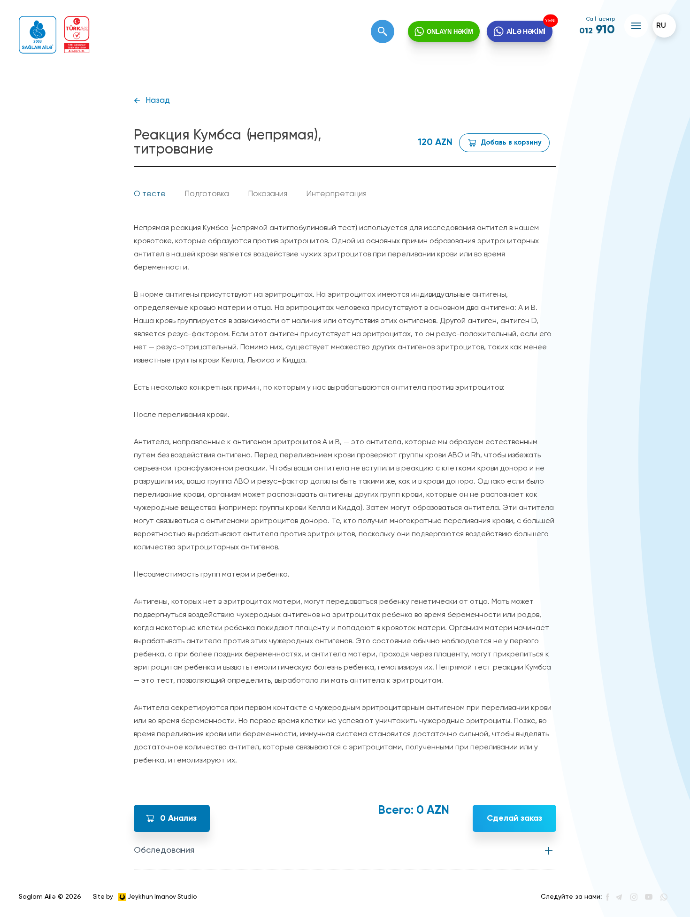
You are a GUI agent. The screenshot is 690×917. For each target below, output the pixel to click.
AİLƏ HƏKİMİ (525, 31)
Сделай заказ (514, 818)
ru (661, 26)
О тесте (150, 194)
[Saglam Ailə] (37, 35)
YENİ (550, 20)
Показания (267, 194)
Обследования (164, 850)
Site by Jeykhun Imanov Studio (145, 897)
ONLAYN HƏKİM (450, 31)
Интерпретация (336, 194)
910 (597, 30)
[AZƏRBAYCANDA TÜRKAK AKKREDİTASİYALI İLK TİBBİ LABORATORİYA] (77, 34)
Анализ (178, 818)
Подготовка (206, 194)
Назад (158, 101)
